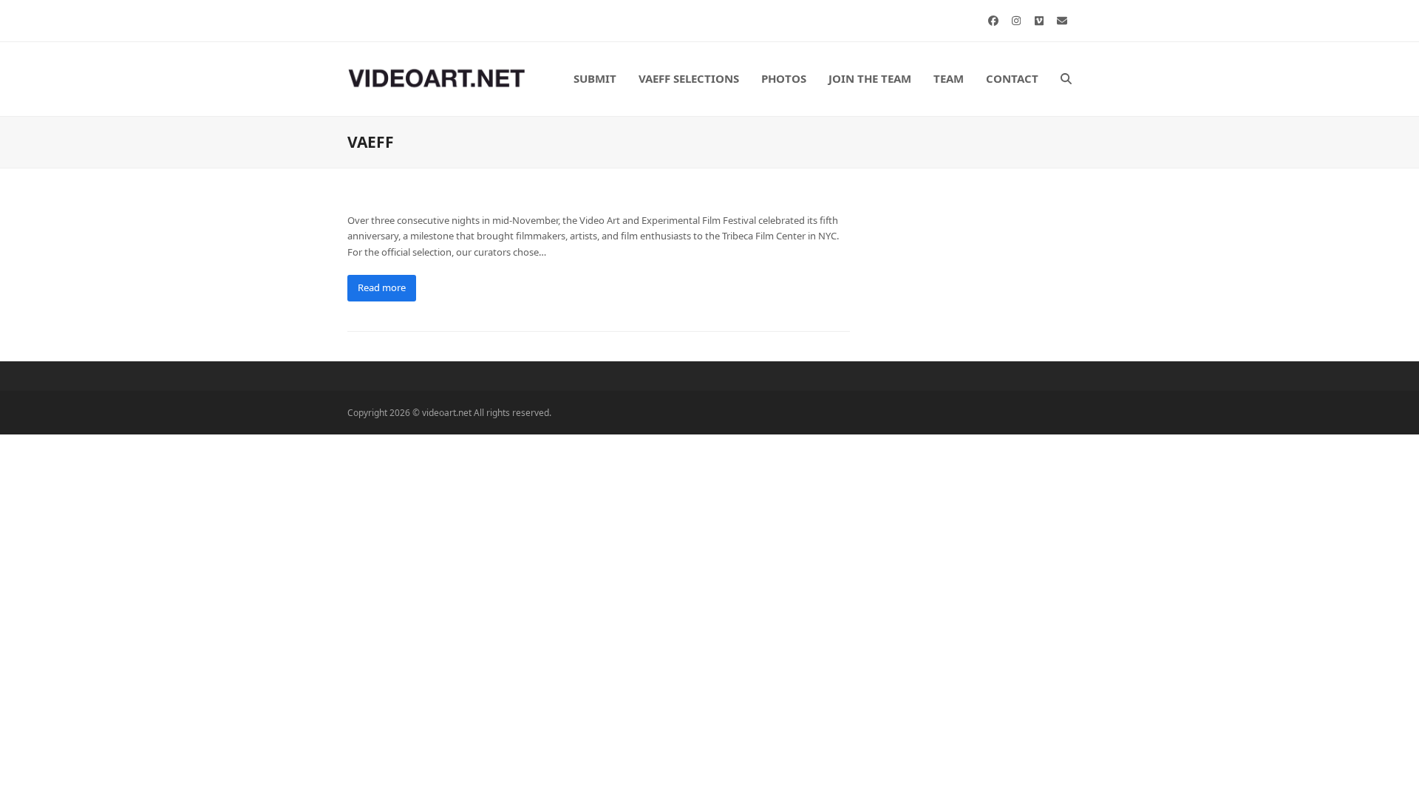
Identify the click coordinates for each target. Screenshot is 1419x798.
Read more (382, 287)
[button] (1066, 79)
